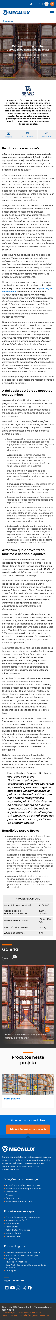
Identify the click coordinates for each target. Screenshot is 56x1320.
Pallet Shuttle (12, 1227)
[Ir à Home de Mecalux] (4, 21)
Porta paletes (12, 1099)
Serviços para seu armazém (19, 1201)
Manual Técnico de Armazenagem (22, 1255)
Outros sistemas (13, 1198)
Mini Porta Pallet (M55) (16, 1220)
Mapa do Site (10, 1315)
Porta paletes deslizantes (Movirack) (23, 1217)
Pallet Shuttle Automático (18, 1230)
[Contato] (52, 4)
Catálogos (11, 1271)
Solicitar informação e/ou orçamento (28, 1129)
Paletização (11, 1192)
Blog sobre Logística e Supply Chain (23, 1252)
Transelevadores (13, 1236)
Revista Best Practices (16, 1262)
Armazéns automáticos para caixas (23, 1185)
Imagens (9, 958)
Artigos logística (13, 1259)
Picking (9, 1195)
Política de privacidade (30, 1313)
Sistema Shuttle (13, 1233)
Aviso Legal (9, 1313)
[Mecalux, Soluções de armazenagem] (16, 15)
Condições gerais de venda (34, 1315)
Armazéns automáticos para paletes (23, 1189)
